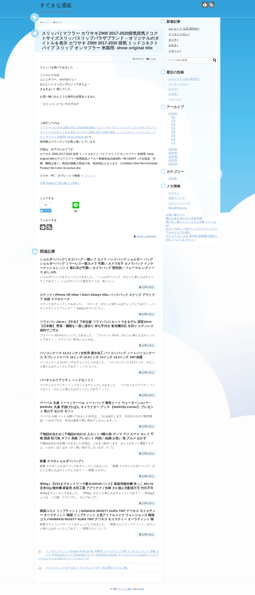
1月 (173, 142)
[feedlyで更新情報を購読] (205, 4)
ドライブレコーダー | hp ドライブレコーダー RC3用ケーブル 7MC (87, 567)
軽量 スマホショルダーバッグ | (61, 461)
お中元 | (173, 45)
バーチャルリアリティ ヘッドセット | (66, 380)
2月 (173, 139)
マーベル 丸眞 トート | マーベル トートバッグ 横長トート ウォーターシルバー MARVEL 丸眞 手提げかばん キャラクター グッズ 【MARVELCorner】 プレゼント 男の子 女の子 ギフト (97, 407)
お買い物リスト (175, 214)
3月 (173, 135)
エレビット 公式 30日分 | (183, 28)
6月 (173, 124)
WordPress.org (177, 207)
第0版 (141, 589)
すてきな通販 (56, 5)
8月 (173, 117)
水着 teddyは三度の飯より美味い (60, 183)
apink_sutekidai (146, 236)
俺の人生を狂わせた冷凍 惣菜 (184, 218)
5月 (173, 128)
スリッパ (89, 175)
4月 (173, 131)
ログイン (174, 193)
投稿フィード (176, 198)
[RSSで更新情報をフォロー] (211, 4)
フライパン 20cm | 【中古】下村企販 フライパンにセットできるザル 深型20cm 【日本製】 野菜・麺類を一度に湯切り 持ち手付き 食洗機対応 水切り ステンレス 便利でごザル (97, 326)
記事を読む (148, 287)
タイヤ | (173, 39)
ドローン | (174, 50)
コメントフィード (179, 203)
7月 (173, 121)
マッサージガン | (178, 34)
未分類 (152, 59)
